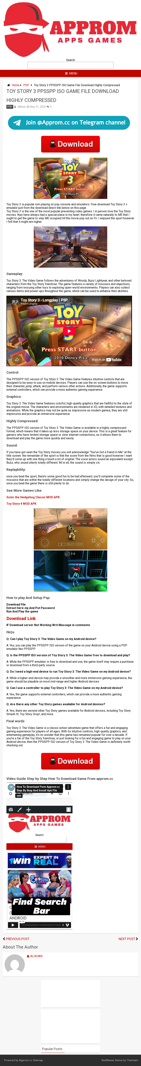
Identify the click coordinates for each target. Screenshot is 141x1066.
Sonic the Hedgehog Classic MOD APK (33, 497)
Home (15, 85)
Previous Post (17, 939)
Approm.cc (25, 1060)
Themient (132, 1060)
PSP (26, 85)
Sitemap (38, 1060)
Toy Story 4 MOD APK (21, 503)
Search (70, 60)
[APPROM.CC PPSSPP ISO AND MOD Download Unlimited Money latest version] (70, 56)
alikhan (22, 106)
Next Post (127, 939)
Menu (73, 73)
